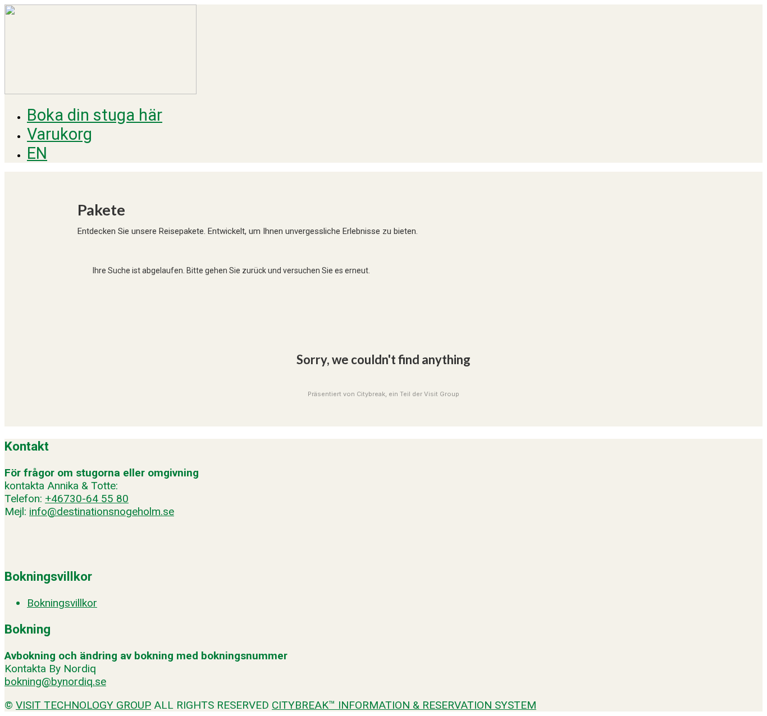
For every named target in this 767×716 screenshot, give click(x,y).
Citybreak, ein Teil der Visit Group (408, 394)
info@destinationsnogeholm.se (101, 511)
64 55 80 (107, 498)
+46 (54, 498)
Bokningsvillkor (62, 602)
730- (74, 498)
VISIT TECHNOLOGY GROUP (83, 705)
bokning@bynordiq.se (55, 681)
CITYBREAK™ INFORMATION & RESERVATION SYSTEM (404, 705)
